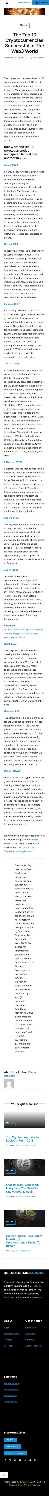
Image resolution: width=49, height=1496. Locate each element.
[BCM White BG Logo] (24, 2)
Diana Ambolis (39, 58)
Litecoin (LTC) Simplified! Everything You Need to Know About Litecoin (22, 1188)
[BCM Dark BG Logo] (24, 1272)
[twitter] (10, 1460)
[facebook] (5, 1460)
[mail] (35, 1460)
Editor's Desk (29, 1145)
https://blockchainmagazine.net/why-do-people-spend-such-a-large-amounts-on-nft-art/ (23, 633)
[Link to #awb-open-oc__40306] (6, 2)
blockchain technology (16, 105)
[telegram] (30, 1460)
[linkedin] (25, 1460)
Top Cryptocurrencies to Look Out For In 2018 (22, 1138)
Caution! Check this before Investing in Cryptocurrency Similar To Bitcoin (24, 1241)
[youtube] (20, 1460)
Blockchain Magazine (25, 1482)
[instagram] (15, 1460)
